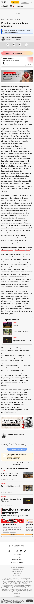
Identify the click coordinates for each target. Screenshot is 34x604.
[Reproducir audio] (4, 63)
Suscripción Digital (17, 559)
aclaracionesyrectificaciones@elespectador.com (21, 586)
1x (30, 65)
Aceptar (29, 601)
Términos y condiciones (17, 569)
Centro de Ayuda (17, 573)
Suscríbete (15, 2)
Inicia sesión (6, 532)
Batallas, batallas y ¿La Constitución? (22, 331)
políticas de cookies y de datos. (16, 602)
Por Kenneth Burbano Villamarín (15, 434)
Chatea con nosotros (18, 562)
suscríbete (13, 532)
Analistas (15, 322)
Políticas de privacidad (17, 571)
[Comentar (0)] (20, 44)
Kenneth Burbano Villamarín (13, 37)
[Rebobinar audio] (25, 65)
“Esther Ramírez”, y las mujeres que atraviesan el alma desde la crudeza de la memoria (22, 340)
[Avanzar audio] (28, 65)
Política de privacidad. (26, 539)
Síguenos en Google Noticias (18, 449)
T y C (16, 539)
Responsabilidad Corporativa (17, 567)
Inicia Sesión (24, 2)
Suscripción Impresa (17, 557)
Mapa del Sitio (17, 554)
